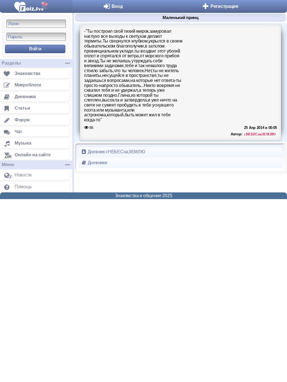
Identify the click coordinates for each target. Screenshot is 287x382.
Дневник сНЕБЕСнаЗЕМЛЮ (116, 151)
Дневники (97, 162)
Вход (117, 6)
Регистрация (224, 6)
